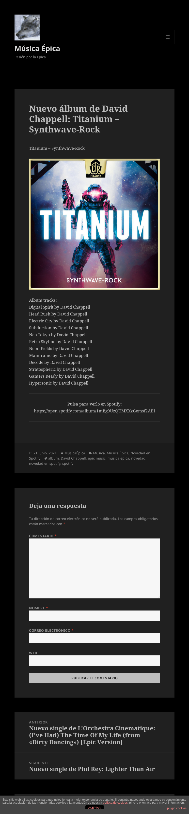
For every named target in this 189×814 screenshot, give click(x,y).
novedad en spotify (44, 463)
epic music (97, 458)
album (53, 458)
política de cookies (115, 802)
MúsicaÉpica (74, 453)
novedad (138, 458)
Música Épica (37, 48)
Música (99, 453)
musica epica (118, 458)
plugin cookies (177, 808)
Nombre (38, 608)
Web (33, 652)
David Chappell (73, 458)
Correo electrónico (51, 630)
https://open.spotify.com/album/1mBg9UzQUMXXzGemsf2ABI (94, 411)
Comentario (43, 536)
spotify (67, 463)
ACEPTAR (94, 807)
